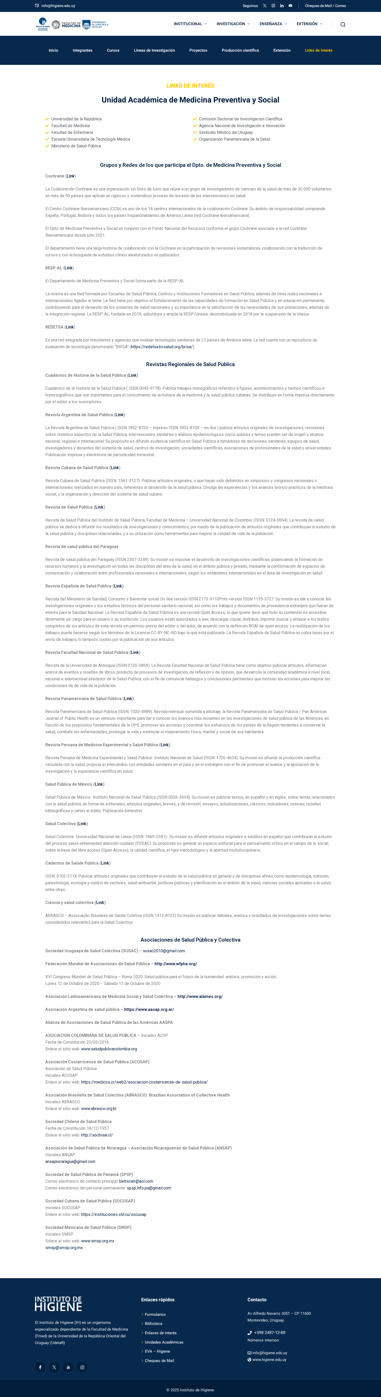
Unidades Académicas (164, 1342)
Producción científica (240, 50)
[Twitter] (54, 1367)
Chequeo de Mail (159, 1361)
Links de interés (319, 50)
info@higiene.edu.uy (58, 6)
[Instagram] (82, 1367)
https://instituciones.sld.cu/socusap (113, 1214)
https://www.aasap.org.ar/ (149, 1009)
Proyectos (198, 50)
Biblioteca (153, 1323)
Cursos (113, 50)
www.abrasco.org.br (99, 1108)
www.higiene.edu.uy (269, 1359)
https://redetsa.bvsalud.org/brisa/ (162, 346)
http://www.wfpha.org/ (175, 963)
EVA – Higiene (157, 1351)
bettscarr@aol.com (136, 1181)
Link (69, 267)
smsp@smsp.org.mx (64, 1247)
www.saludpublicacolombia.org (109, 1048)
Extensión (282, 50)
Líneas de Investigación (154, 50)
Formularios (155, 1314)
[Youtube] (68, 1367)
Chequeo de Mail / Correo (325, 6)
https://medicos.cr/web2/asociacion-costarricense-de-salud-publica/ (144, 1082)
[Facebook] (40, 1367)
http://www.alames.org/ (200, 996)
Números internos (263, 1340)
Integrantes (83, 50)
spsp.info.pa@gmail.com (149, 1188)
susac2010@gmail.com (164, 950)
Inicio (53, 50)
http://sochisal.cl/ (97, 1135)
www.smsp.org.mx (97, 1240)
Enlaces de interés (161, 1333)
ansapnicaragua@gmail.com (70, 1161)
